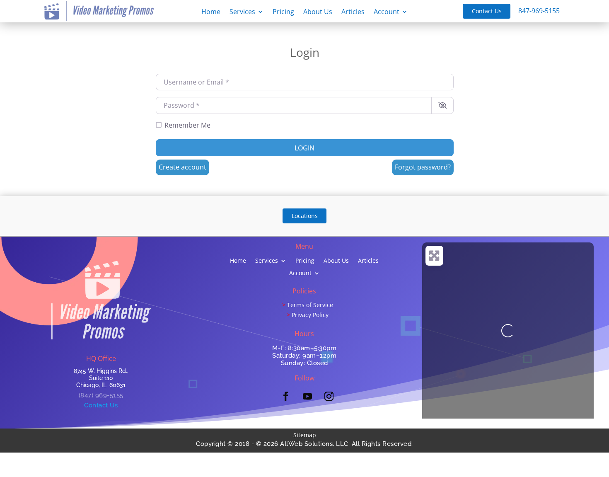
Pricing (283, 12)
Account (386, 12)
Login (304, 148)
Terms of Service (310, 305)
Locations (305, 216)
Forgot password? (423, 167)
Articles (353, 12)
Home (210, 12)
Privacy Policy (310, 315)
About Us (317, 12)
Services (242, 12)
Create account (182, 167)
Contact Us (487, 11)
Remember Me (187, 125)
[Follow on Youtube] (307, 396)
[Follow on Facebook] (286, 396)
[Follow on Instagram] (329, 396)
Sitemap (304, 435)
